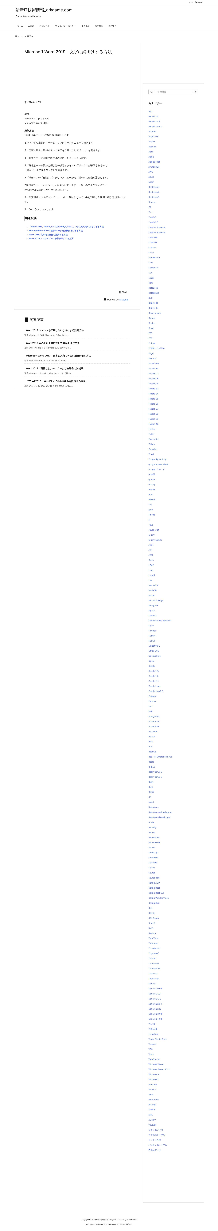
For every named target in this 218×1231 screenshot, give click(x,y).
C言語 (151, 277)
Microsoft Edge (155, 600)
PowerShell (153, 726)
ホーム (20, 36)
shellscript (153, 852)
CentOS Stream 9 (157, 232)
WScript (152, 1104)
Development (154, 313)
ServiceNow (154, 842)
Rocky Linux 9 (155, 777)
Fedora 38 (153, 414)
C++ (150, 212)
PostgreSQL (154, 716)
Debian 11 (153, 303)
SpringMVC (153, 903)
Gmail (151, 454)
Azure (151, 177)
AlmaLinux (153, 116)
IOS (150, 504)
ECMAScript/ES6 (156, 348)
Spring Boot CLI (156, 893)
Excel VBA (153, 368)
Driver (151, 328)
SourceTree (153, 877)
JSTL (150, 555)
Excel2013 (153, 373)
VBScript (152, 1029)
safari (151, 802)
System (152, 933)
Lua (150, 580)
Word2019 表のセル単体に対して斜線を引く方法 (52, 343)
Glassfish (152, 449)
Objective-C (154, 645)
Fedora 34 (153, 393)
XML (150, 1114)
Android (152, 131)
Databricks (153, 293)
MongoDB (153, 605)
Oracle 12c (153, 671)
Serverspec (154, 837)
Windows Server (156, 1064)
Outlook (152, 696)
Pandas (152, 701)
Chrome (152, 247)
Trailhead (152, 973)
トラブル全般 (154, 1140)
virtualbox (153, 1034)
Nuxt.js (151, 640)
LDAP (151, 565)
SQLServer (153, 918)
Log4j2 (151, 575)
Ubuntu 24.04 (155, 1019)
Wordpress (153, 1099)
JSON (151, 545)
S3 (149, 797)
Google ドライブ (156, 469)
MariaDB (152, 590)
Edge (150, 353)
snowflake (153, 857)
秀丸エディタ (154, 1150)
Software (152, 862)
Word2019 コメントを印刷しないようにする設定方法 (55, 330)
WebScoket (154, 1059)
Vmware (152, 1044)
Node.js (152, 630)
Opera (151, 661)
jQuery (151, 535)
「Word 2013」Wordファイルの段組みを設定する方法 (56, 381)
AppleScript (154, 161)
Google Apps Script (157, 459)
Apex (150, 151)
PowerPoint (153, 721)
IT (149, 519)
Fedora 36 (153, 403)
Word (32, 36)
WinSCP (152, 1089)
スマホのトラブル (156, 1135)
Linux (151, 570)
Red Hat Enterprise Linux (160, 756)
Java (150, 524)
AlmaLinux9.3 (155, 126)
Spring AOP (154, 882)
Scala (151, 822)
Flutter (151, 434)
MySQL (152, 610)
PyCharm (152, 731)
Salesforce (153, 807)
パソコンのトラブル (157, 1145)
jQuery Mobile (155, 540)
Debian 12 (153, 308)
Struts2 (151, 923)
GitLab (151, 444)
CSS (150, 272)
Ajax (150, 111)
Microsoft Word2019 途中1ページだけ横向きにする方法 (56, 230)
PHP (150, 711)
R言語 (151, 792)
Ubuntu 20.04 (155, 988)
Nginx (151, 625)
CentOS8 (152, 237)
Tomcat (152, 958)
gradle (151, 479)
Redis (151, 761)
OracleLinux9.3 (155, 691)
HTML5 (152, 499)
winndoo (152, 1084)
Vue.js (151, 1054)
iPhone (151, 514)
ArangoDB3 (154, 166)
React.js (152, 751)
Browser (152, 202)
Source (151, 872)
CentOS (152, 217)
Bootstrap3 (153, 187)
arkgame (123, 299)
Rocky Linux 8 (155, 772)
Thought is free (125, 1224)
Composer (153, 267)
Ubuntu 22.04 (155, 1003)
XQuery (152, 1119)
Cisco (151, 252)
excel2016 (153, 378)
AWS (150, 172)
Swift (150, 928)
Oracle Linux (154, 686)
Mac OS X (153, 585)
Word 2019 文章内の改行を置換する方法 (48, 234)
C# (149, 207)
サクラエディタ (155, 1130)
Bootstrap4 (153, 192)
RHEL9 (151, 767)
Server (151, 832)
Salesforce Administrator (160, 812)
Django (151, 318)
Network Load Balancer (159, 620)
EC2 (150, 338)
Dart (150, 282)
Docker (151, 323)
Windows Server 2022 (159, 1069)
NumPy (152, 635)
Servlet (151, 847)
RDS (150, 746)
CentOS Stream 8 (157, 227)
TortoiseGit (153, 963)
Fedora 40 (153, 424)
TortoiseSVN (154, 968)
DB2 (150, 298)
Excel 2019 (153, 363)
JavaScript (153, 530)
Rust (150, 787)
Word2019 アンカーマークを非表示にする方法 (51, 238)
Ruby (150, 782)
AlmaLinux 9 (154, 121)
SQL (150, 908)
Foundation (153, 439)
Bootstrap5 (153, 197)
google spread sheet (158, 464)
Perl (150, 706)
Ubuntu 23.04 (155, 1014)
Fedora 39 (153, 419)
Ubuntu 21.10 (154, 998)
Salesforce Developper (159, 817)
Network (152, 615)
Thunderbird (154, 948)
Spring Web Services (158, 898)
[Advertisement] (77, 77)
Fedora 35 (153, 398)
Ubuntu (152, 983)
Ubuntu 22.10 (154, 1009)
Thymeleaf (153, 953)
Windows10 (154, 1074)
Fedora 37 (153, 409)
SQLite (151, 913)
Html (150, 494)
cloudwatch (154, 257)
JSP (150, 550)
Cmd (150, 262)
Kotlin (151, 560)
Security (152, 827)
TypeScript (153, 978)
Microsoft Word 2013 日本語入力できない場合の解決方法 (58, 355)
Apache (152, 146)
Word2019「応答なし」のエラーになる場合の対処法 (54, 368)
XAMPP (152, 1109)
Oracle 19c (153, 676)
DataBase (153, 288)
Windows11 (153, 1079)
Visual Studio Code (157, 1039)
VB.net (151, 1024)
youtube (152, 1124)
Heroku (151, 489)
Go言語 (151, 474)
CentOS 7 (153, 222)
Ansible (151, 141)
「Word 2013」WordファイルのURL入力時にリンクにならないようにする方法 (66, 226)
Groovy (151, 484)
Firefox (151, 429)
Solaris (151, 867)
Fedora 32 (153, 388)
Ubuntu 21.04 (154, 993)
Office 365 (153, 651)
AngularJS (153, 136)
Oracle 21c (153, 681)
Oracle (151, 666)
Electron (152, 358)
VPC (150, 1049)
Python (151, 736)
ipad (150, 509)
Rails (150, 741)
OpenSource (154, 656)
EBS (150, 333)
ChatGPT (152, 242)
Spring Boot (154, 888)
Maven (151, 595)
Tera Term (153, 938)
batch (151, 182)
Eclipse (151, 343)
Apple (151, 156)
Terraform (153, 943)
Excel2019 (153, 383)
